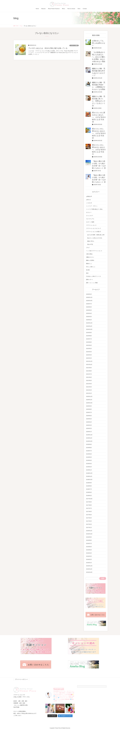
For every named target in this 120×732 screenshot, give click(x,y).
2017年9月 (89, 502)
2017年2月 (89, 524)
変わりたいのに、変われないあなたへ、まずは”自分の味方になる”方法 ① (99, 149)
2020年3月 (89, 425)
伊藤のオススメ (90, 257)
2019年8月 (89, 447)
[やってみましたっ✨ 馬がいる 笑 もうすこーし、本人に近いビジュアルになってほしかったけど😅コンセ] (50, 708)
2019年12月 (89, 434)
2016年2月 (89, 559)
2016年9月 (89, 537)
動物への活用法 (90, 260)
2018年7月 (89, 489)
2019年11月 (89, 438)
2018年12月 (89, 473)
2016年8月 (89, 540)
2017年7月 (89, 508)
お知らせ (88, 199)
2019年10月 (89, 441)
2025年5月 (89, 310)
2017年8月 (89, 505)
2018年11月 (89, 476)
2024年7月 (89, 339)
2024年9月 (89, 332)
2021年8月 (89, 371)
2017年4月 (89, 518)
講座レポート (89, 279)
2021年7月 (89, 374)
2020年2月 (89, 428)
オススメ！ (89, 212)
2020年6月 (89, 415)
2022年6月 (89, 345)
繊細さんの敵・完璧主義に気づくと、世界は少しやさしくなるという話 (98, 100)
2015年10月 (89, 572)
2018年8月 (89, 486)
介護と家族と (89, 254)
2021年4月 (89, 383)
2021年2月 (89, 390)
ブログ (88, 247)
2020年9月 (89, 406)
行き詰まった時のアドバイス (93, 276)
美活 (87, 273)
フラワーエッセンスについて (93, 228)
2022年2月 (89, 358)
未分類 (88, 270)
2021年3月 (89, 387)
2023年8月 (89, 342)
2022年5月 (89, 348)
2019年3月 (89, 463)
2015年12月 (89, 565)
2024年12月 (89, 323)
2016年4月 (89, 553)
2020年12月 (89, 396)
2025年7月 (89, 303)
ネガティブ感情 (74, 45)
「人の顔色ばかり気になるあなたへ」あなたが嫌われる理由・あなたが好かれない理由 (98, 56)
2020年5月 (89, 418)
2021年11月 (89, 364)
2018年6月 (89, 492)
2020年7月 (89, 412)
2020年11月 (89, 399)
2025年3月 (89, 316)
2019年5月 (89, 457)
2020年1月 (89, 431)
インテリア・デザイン (92, 206)
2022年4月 (89, 351)
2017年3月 (89, 521)
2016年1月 (89, 562)
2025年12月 (89, 297)
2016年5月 (89, 549)
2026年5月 (89, 294)
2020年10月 (89, 402)
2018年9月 (89, 482)
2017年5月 (89, 514)
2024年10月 (89, 329)
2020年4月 (89, 422)
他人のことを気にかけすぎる (94, 238)
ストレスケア (89, 215)
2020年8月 (89, 409)
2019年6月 (89, 454)
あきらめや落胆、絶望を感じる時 (95, 234)
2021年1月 (89, 393)
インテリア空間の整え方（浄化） (94, 209)
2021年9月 (89, 367)
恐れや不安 (90, 244)
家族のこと (89, 263)
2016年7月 (89, 543)
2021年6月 (89, 377)
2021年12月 (89, 361)
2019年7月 (89, 450)
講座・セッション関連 (92, 282)
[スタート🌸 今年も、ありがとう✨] (60, 708)
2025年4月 (89, 313)
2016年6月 (89, 546)
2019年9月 (89, 444)
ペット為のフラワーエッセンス (94, 250)
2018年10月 (89, 479)
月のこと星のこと (90, 266)
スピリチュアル (90, 218)
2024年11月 (89, 326)
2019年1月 (89, 470)
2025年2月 (89, 319)
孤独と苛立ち (90, 241)
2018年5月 (89, 495)
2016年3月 (89, 556)
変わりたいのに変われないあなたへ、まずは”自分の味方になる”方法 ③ (99, 117)
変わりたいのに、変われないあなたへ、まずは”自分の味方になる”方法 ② (99, 133)
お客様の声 (89, 196)
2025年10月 (89, 300)
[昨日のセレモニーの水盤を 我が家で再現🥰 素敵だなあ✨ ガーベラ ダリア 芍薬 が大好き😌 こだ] (70, 708)
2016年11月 (89, 530)
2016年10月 (89, 534)
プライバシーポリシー (21, 679)
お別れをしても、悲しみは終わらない (98, 43)
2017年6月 (89, 511)
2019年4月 (89, 460)
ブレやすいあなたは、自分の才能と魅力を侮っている (47, 48)
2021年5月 (89, 380)
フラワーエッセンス (91, 225)
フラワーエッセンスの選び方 (93, 231)
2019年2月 (89, 466)
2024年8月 (89, 335)
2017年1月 (89, 527)
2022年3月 (89, 355)
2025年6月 (89, 307)
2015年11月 (89, 569)
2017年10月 (89, 498)
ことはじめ (89, 202)
